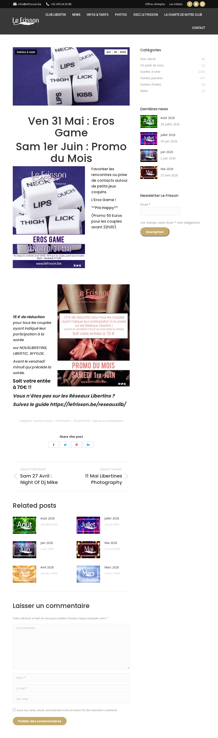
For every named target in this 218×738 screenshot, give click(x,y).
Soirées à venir (26, 52)
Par (63, 421)
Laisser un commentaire (107, 421)
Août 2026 (47, 518)
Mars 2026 (111, 567)
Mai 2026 (110, 543)
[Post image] (24, 525)
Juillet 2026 (111, 518)
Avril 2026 (47, 567)
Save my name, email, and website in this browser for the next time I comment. (67, 710)
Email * (145, 204)
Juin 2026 (46, 543)
